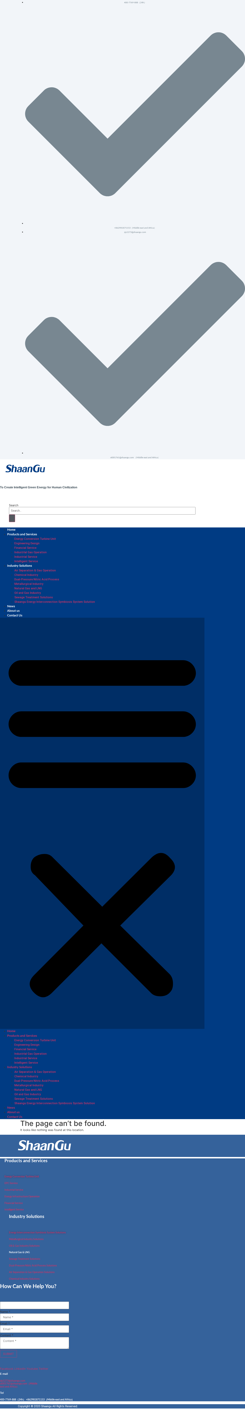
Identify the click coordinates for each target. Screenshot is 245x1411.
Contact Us (14, 615)
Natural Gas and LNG (28, 588)
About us (13, 610)
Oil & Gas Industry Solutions (24, 1246)
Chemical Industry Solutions (24, 1279)
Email (5, 1323)
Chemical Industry (26, 575)
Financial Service (25, 548)
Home (11, 529)
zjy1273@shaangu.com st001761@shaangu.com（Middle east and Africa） (18, 1384)
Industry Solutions (19, 565)
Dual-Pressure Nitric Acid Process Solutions (33, 1265)
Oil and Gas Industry (27, 593)
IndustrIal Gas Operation (30, 552)
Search (13, 505)
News (11, 606)
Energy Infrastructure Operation (22, 1196)
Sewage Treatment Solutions (33, 597)
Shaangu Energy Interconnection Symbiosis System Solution (54, 602)
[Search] (12, 518)
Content (6, 1335)
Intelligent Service (26, 561)
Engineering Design (26, 543)
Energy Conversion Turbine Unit (35, 539)
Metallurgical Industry (28, 584)
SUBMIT (8, 1354)
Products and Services (22, 534)
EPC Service (11, 1183)
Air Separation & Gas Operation (35, 570)
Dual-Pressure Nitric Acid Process (36, 579)
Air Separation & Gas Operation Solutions (32, 1272)
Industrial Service (25, 556)
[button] (102, 823)
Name (5, 1311)
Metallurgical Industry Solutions (26, 1239)
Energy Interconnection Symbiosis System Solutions (37, 1232)
